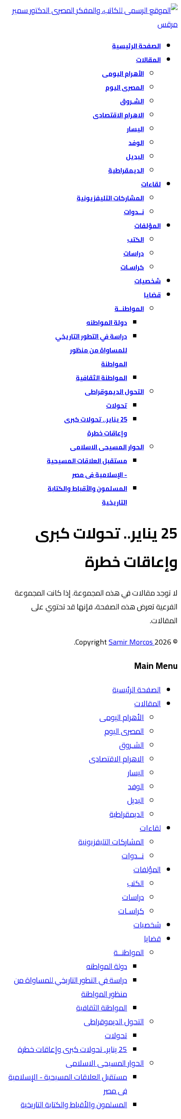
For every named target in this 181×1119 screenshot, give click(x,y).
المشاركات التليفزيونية (110, 198)
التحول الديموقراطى (114, 392)
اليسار (135, 129)
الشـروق (132, 101)
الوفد (136, 143)
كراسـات (132, 267)
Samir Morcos (131, 642)
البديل (135, 156)
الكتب (135, 239)
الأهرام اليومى (123, 73)
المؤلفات (147, 226)
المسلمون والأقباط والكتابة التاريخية (74, 1104)
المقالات (148, 60)
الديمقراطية (126, 170)
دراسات (133, 253)
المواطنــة (129, 309)
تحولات (116, 405)
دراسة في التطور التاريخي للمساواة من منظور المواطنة (91, 350)
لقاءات (151, 184)
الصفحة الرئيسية (136, 46)
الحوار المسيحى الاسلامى (107, 447)
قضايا (152, 295)
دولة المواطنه (106, 322)
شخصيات (147, 281)
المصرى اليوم (124, 87)
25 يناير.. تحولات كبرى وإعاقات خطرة (72, 1049)
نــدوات (134, 212)
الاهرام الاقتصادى (118, 115)
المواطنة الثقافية (101, 378)
